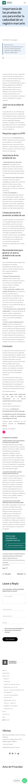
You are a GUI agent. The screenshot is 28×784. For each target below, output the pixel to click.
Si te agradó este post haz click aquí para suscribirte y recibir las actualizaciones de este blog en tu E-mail (13, 416)
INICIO (4, 670)
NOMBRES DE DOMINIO (11, 705)
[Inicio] (7, 2)
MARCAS (6, 678)
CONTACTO (6, 714)
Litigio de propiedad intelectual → (16, 545)
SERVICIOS (5, 676)
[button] (25, 2)
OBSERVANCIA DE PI (10, 700)
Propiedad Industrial (19, 553)
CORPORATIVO (8, 708)
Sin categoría (14, 40)
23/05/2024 (5, 40)
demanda (10, 553)
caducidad (5, 553)
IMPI (3, 717)
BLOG (4, 711)
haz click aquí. (21, 411)
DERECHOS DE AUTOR (10, 687)
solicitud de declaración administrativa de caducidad (13, 561)
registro (4, 558)
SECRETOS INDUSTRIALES (12, 684)
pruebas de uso (18, 556)
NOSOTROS (6, 673)
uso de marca (5, 564)
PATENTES (7, 681)
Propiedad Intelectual (8, 556)
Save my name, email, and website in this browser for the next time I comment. (14, 630)
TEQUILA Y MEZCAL (10, 703)
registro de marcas (12, 558)
